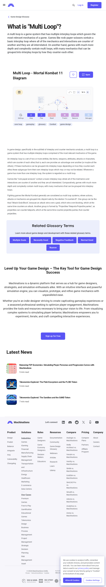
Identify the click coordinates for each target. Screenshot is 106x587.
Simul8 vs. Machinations (71, 493)
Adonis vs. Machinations (71, 500)
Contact (96, 446)
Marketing (25, 482)
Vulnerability (12, 459)
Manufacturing (27, 453)
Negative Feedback (64, 240)
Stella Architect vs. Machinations (71, 447)
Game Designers (41, 439)
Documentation (56, 438)
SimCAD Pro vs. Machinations (71, 485)
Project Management (26, 540)
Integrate (11, 451)
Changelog (11, 463)
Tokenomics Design (26, 522)
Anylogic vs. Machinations (71, 439)
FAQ (9, 455)
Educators (41, 461)
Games (24, 442)
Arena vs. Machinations (71, 514)
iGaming (24, 446)
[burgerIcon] (4, 5)
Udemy (52, 470)
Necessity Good (41, 240)
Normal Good (87, 240)
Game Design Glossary (19, 17)
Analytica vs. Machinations (71, 507)
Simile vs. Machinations (71, 469)
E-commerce (26, 485)
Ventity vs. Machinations (71, 462)
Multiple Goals (19, 240)
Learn (52, 466)
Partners (85, 445)
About (95, 438)
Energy (24, 474)
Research (53, 462)
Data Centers (26, 489)
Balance (10, 446)
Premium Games (25, 500)
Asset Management (26, 565)
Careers (96, 442)
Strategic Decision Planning (25, 549)
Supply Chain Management (26, 458)
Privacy (28, 573)
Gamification (26, 509)
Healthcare (25, 478)
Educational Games (26, 515)
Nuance (53, 247)
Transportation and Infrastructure (27, 467)
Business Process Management (26, 531)
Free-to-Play (26, 506)
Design (10, 438)
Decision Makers (40, 455)
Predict (10, 442)
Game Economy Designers (41, 447)
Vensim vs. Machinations (71, 455)
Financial (25, 449)
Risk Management (26, 558)
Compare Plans (85, 439)
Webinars (53, 453)
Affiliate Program (85, 450)
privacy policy (83, 568)
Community (54, 442)
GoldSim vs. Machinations (71, 476)
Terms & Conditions (37, 573)
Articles (53, 458)
